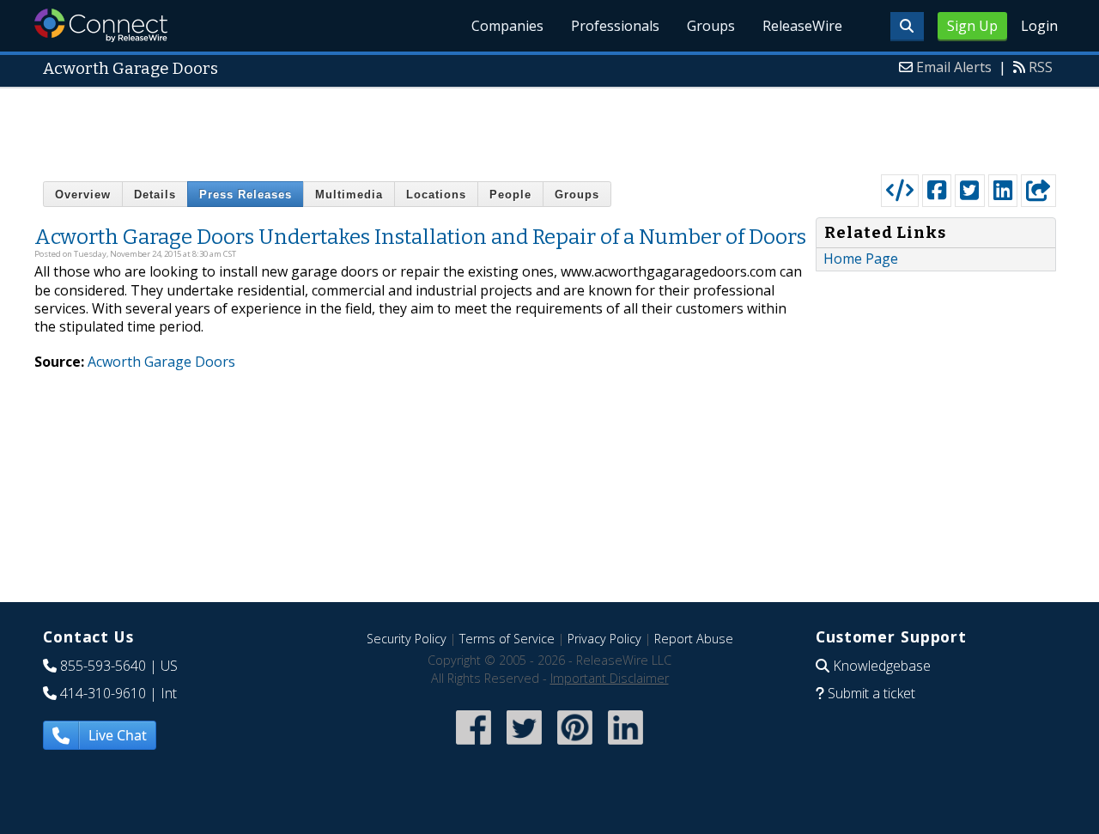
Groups (711, 25)
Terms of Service (507, 638)
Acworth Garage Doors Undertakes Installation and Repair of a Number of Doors (420, 237)
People (510, 194)
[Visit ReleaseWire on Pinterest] (574, 746)
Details (155, 194)
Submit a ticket (871, 693)
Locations (436, 194)
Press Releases (245, 194)
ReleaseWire (802, 25)
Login (1039, 25)
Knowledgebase (882, 665)
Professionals (615, 25)
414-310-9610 (103, 693)
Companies (507, 25)
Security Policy (406, 638)
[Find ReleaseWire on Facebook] (473, 746)
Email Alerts (954, 67)
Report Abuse (693, 638)
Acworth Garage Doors (161, 361)
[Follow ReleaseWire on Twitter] (524, 746)
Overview (83, 194)
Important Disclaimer (609, 678)
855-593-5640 (103, 665)
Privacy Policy (604, 638)
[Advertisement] (549, 127)
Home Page (860, 258)
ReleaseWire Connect (100, 25)
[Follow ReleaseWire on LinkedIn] (625, 746)
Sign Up (972, 25)
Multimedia (349, 194)
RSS (1041, 67)
